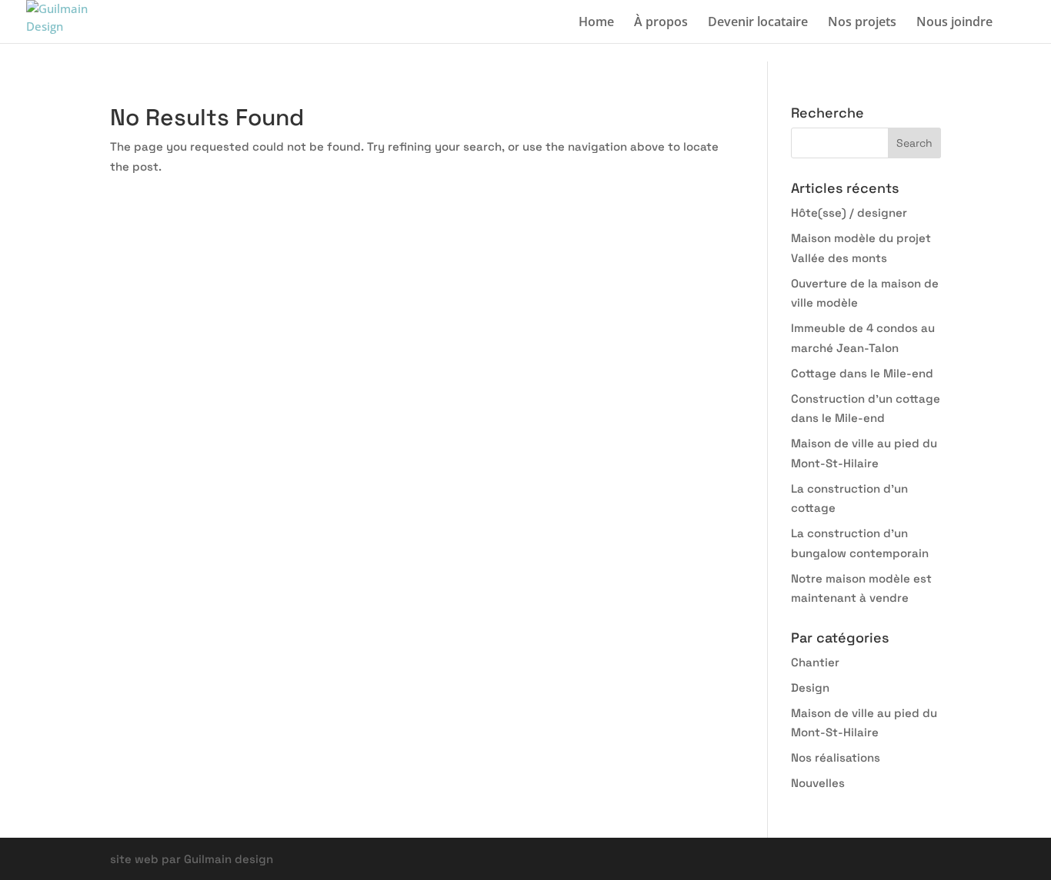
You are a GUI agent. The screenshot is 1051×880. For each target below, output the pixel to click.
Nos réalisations (835, 757)
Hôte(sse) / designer (849, 212)
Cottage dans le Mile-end (862, 373)
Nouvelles (818, 782)
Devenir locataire (758, 23)
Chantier (815, 662)
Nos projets (862, 23)
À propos (661, 23)
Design (810, 687)
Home (596, 23)
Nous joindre (954, 23)
